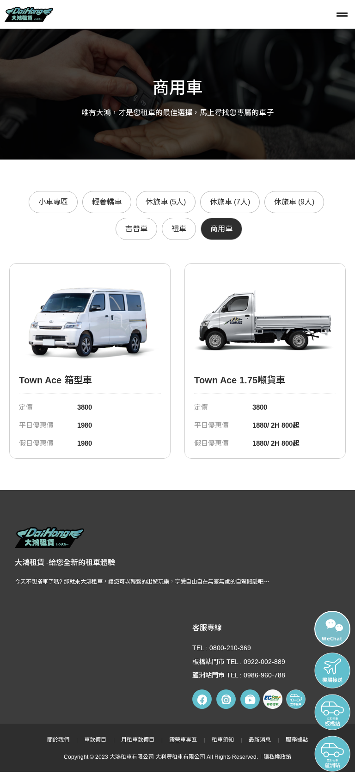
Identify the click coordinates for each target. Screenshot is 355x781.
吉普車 (136, 229)
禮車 (178, 229)
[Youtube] (250, 699)
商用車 (221, 229)
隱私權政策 (277, 757)
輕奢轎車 (107, 202)
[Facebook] (202, 699)
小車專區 (53, 202)
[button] (230, 14)
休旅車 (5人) (166, 202)
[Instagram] (226, 699)
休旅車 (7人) (230, 202)
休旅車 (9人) (294, 202)
